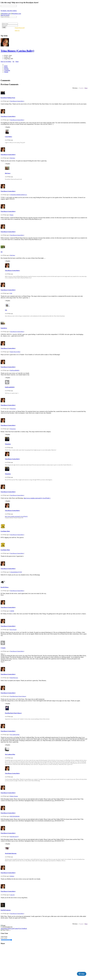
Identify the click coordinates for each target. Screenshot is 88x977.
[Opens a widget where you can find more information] (81, 974)
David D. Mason (4, 587)
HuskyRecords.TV (14, 836)
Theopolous (13, 408)
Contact (16, 928)
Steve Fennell (13, 629)
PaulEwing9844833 (14, 370)
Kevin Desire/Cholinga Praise (8, 97)
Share (17, 61)
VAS (11, 293)
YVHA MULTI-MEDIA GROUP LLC (18, 194)
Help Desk (7, 928)
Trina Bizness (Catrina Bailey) (17, 101)
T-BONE (12, 611)
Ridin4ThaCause (14, 677)
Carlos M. (12, 894)
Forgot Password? (20, 27)
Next (86, 88)
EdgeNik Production (6, 910)
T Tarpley (3, 647)
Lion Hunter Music (5, 531)
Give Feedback (23, 928)
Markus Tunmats (14, 796)
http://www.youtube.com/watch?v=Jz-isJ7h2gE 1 (37, 498)
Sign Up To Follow (6, 61)
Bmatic (11, 214)
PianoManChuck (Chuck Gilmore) (18, 696)
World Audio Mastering (10, 853)
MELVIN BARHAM (14, 816)
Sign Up (17, 30)
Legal (12, 928)
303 (1, 252)
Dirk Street (12, 158)
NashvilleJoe (4, 328)
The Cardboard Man (14, 734)
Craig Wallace (8, 136)
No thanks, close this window (9, 10)
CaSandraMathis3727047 (16, 572)
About (2, 928)
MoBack (12, 876)
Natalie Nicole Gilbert (15, 351)
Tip (13, 61)
